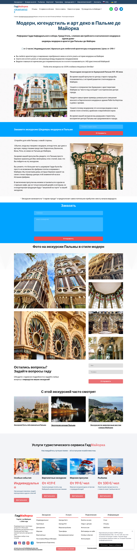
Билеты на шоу (86, 520)
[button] (111, 9)
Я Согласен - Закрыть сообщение (111, 545)
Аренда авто (69, 2)
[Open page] (104, 2)
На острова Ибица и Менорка (46, 539)
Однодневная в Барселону (45, 542)
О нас (105, 520)
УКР (115, 2)
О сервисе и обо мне (46, 9)
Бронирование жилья (66, 535)
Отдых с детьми (86, 524)
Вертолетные (41, 535)
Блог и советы (61, 9)
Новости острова (73, 9)
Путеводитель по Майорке (91, 9)
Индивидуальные (42, 520)
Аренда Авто (63, 520)
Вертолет (50, 2)
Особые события (87, 535)
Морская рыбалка (65, 527)
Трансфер (59, 2)
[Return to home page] (24, 515)
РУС (107, 2)
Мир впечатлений (84, 2)
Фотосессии (85, 527)
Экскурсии (18, 2)
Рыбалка (41, 2)
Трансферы (63, 531)
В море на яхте (30, 2)
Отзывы (34, 9)
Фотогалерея (85, 539)
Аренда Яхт (63, 524)
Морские (39, 531)
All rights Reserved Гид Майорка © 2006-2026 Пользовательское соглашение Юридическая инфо (28, 548)
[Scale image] (40, 95)
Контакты (97, 2)
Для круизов (40, 527)
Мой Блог (106, 527)
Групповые (40, 524)
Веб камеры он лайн (88, 531)
